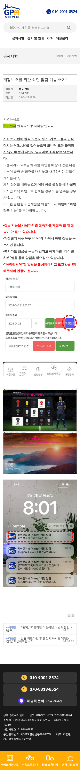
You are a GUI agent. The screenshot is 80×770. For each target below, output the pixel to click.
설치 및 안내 (35, 38)
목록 (71, 615)
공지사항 (18, 38)
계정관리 (62, 38)
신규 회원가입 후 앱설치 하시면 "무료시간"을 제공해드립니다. (38, 639)
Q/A (50, 38)
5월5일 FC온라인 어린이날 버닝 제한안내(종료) (39, 628)
